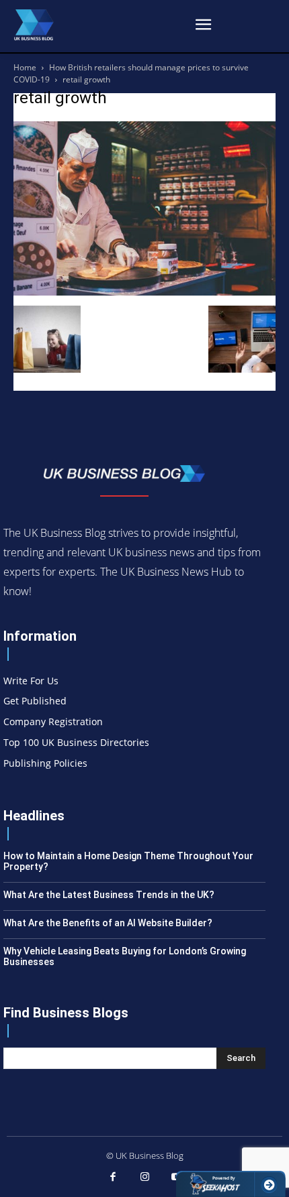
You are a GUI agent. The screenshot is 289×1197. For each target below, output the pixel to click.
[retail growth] (144, 292)
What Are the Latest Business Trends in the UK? (108, 894)
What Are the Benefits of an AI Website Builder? (107, 923)
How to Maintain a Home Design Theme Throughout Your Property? (128, 861)
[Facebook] (113, 1177)
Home (24, 67)
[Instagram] (144, 1177)
